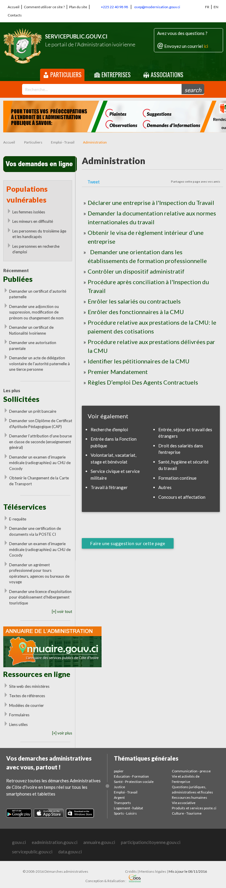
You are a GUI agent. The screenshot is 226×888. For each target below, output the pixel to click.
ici (206, 46)
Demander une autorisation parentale (32, 345)
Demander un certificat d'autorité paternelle (37, 294)
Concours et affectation (181, 497)
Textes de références (27, 695)
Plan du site (78, 7)
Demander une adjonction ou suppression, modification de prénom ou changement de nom (36, 312)
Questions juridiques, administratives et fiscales (192, 789)
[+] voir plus (62, 733)
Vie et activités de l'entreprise (186, 779)
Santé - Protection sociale (134, 781)
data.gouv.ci (70, 851)
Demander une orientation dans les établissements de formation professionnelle (147, 256)
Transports (122, 803)
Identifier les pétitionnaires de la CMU (139, 361)
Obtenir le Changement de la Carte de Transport (39, 481)
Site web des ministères (29, 686)
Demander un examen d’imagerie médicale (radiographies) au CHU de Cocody (40, 463)
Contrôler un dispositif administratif (136, 271)
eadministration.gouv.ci (54, 842)
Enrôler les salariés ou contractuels (134, 301)
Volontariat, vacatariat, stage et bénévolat (113, 458)
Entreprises (115, 74)
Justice (119, 787)
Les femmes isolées (28, 212)
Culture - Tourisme (187, 813)
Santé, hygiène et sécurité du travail (183, 465)
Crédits (131, 871)
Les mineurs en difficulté (32, 221)
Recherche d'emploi (109, 429)
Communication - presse (191, 771)
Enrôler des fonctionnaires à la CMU (136, 311)
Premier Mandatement (118, 371)
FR (207, 7)
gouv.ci (19, 842)
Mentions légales (152, 871)
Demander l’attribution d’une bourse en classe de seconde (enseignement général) (40, 442)
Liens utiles (18, 724)
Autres (165, 487)
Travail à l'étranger (109, 487)
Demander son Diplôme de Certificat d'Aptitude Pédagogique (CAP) (40, 423)
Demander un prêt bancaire (32, 411)
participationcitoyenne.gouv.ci (150, 842)
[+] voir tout (62, 611)
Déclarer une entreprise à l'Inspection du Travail (151, 202)
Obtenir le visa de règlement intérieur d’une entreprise (146, 237)
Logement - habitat (128, 808)
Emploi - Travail (62, 142)
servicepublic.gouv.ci (32, 851)
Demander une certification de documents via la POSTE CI (35, 531)
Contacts (15, 15)
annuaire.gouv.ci (99, 842)
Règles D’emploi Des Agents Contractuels (143, 382)
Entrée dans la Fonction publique (114, 442)
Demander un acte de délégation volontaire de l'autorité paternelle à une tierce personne (39, 363)
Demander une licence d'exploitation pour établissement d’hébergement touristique (40, 597)
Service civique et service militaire (115, 475)
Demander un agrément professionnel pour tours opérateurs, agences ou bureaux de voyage (39, 573)
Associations (166, 74)
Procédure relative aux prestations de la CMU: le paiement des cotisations (152, 327)
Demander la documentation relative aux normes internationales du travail (152, 217)
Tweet (93, 181)
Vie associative (183, 803)
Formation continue (177, 478)
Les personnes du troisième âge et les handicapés (39, 234)
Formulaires (19, 714)
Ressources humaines (189, 797)
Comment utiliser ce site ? (44, 7)
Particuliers (65, 74)
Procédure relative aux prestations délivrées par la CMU (151, 346)
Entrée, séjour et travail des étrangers (185, 433)
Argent (119, 797)
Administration (95, 142)
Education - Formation (131, 776)
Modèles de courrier (26, 705)
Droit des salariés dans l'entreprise (180, 449)
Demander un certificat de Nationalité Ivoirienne (31, 330)
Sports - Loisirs (125, 813)
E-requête (17, 519)
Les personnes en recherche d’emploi (35, 249)
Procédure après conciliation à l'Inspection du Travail (148, 286)
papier (119, 771)
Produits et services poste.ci (194, 808)
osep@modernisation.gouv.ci (157, 7)
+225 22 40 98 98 (114, 7)
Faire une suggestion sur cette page (127, 543)
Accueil (13, 7)
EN (216, 7)
